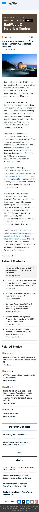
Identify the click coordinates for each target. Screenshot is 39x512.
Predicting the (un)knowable (15, 434)
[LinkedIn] (28, 502)
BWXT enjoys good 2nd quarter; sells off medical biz (18, 376)
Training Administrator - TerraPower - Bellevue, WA (19, 468)
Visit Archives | (9, 20)
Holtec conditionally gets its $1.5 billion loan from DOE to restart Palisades (20, 270)
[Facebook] (19, 502)
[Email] (32, 502)
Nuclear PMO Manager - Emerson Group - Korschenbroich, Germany (17, 476)
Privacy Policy (34, 506)
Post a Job (9, 501)
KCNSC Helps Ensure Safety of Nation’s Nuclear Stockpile (16, 443)
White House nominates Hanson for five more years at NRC (21, 294)
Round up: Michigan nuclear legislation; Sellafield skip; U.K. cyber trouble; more (19, 331)
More (19, 452)
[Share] (36, 502)
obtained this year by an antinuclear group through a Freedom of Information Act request (19, 173)
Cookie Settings (7, 508)
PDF (27, 20)
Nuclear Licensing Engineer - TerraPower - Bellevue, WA (15, 484)
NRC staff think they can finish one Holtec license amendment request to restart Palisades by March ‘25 (21, 283)
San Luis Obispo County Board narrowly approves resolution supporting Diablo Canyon (19, 306)
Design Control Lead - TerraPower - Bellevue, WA (18, 493)
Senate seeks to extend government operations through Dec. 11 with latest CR (19, 359)
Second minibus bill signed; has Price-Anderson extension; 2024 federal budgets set (20, 318)
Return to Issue (19, 20)
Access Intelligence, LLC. (9, 506)
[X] (23, 502)
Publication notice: (10, 413)
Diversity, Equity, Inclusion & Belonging (24, 508)
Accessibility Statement (19, 510)
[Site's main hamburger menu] (4, 3)
